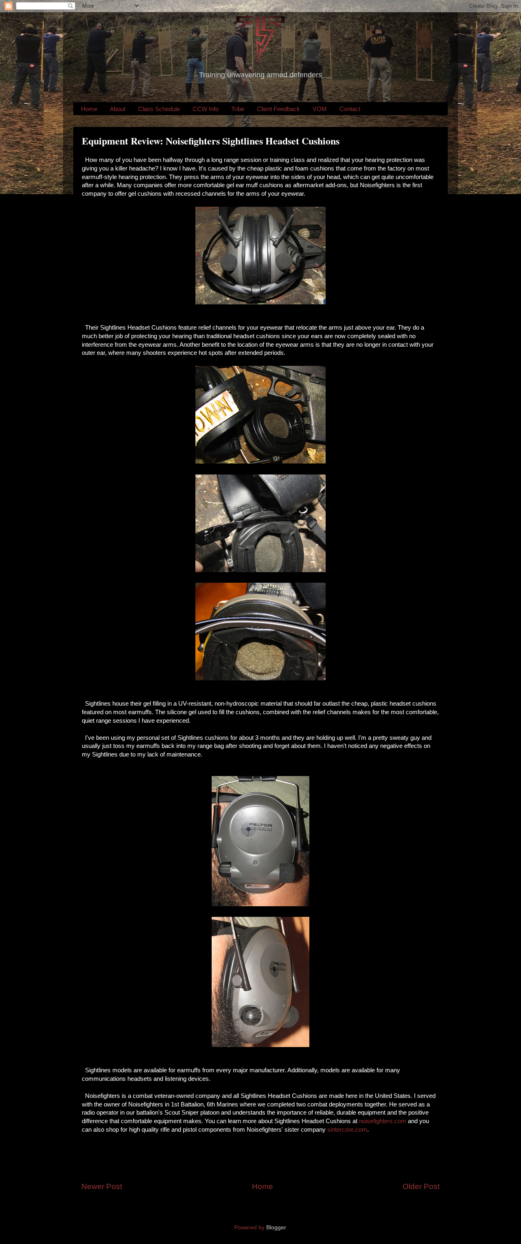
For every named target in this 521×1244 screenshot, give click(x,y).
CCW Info (206, 108)
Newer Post (101, 1186)
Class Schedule (159, 108)
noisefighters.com (383, 1121)
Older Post (421, 1186)
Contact (349, 108)
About (117, 108)
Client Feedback (278, 108)
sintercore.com (347, 1129)
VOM (320, 108)
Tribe (237, 108)
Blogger (276, 1227)
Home (89, 108)
